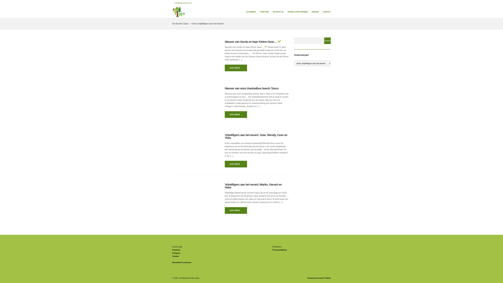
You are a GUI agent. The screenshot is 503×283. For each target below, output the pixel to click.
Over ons (264, 12)
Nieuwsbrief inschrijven (181, 262)
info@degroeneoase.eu (183, 3)
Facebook (176, 250)
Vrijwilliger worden (297, 12)
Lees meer (235, 68)
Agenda (315, 12)
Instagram (176, 253)
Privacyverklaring (279, 250)
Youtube (175, 256)
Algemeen (251, 12)
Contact (327, 12)
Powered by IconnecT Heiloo (319, 278)
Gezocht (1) (278, 12)
